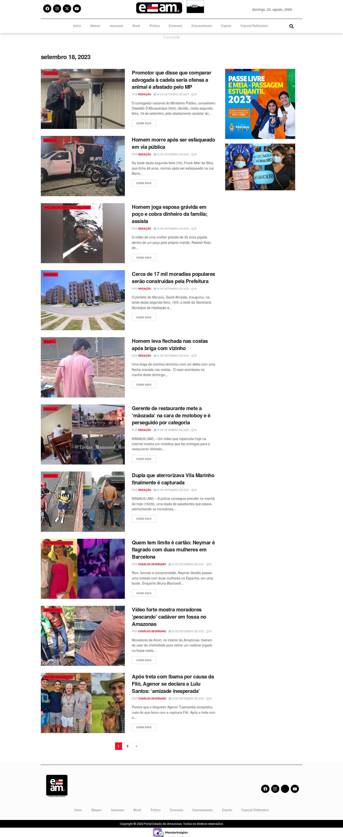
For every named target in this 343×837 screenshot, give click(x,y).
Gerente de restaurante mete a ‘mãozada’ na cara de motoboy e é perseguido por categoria (171, 415)
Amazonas (116, 25)
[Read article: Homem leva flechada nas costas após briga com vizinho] (83, 367)
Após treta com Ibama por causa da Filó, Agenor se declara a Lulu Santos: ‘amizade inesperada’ (173, 684)
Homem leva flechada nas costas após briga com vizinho (170, 344)
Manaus (95, 25)
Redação (144, 94)
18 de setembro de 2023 (172, 94)
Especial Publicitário (254, 25)
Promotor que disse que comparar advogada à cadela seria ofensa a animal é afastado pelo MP (171, 80)
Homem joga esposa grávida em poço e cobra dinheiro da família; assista (169, 214)
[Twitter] (285, 789)
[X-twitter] (67, 8)
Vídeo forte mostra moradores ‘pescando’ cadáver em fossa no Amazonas (169, 617)
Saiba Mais (146, 122)
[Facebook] (47, 8)
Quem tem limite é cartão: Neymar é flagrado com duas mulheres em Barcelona (173, 549)
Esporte (226, 25)
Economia (175, 25)
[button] (291, 26)
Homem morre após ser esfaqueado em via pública (173, 143)
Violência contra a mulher (67, 207)
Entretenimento (202, 25)
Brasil (136, 25)
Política (155, 25)
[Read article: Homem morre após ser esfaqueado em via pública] (83, 166)
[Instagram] (57, 8)
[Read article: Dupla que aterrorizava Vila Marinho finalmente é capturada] (83, 502)
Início (77, 25)
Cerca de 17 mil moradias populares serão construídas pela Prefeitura (173, 277)
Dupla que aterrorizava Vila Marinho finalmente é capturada (173, 478)
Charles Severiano (152, 564)
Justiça (51, 73)
